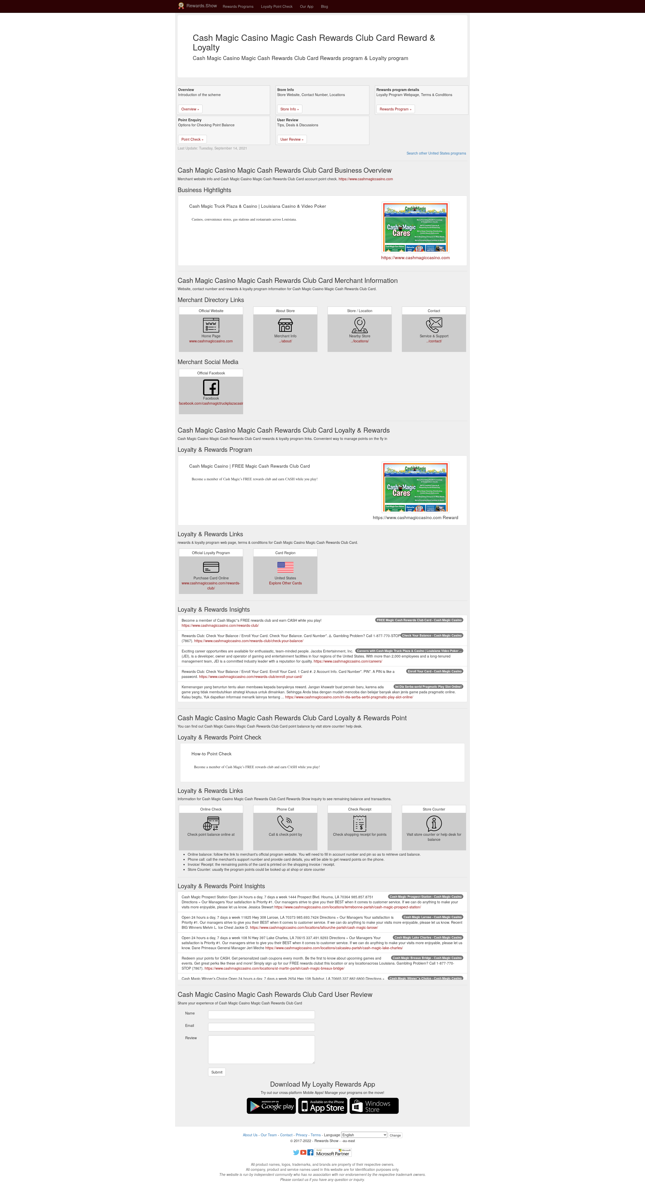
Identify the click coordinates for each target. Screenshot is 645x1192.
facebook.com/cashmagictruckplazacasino (212, 403)
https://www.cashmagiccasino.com (366, 178)
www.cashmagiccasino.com (211, 340)
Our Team (269, 1134)
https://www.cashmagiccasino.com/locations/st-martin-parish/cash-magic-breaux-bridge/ (274, 968)
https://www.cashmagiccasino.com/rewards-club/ (220, 625)
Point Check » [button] (192, 139)
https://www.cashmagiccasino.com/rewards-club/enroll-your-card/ (250, 676)
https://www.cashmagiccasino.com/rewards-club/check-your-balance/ (248, 640)
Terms (316, 1134)
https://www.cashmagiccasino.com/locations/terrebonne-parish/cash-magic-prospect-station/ (347, 906)
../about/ (285, 340)
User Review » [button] (292, 139)
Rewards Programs (238, 6)
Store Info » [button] (289, 108)
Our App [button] (306, 6)
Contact (286, 1134)
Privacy (301, 1134)
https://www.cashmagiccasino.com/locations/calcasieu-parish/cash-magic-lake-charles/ (334, 947)
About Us (250, 1134)
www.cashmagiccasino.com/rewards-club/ (211, 585)
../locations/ (360, 340)
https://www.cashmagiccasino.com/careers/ (348, 661)
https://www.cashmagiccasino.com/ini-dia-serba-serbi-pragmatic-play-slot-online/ (349, 696)
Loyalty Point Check (277, 6)
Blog (324, 6)
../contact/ (434, 340)
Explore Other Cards (285, 582)
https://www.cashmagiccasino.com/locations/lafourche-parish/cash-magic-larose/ (314, 927)
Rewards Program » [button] (396, 108)
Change (395, 1135)
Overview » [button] (190, 108)
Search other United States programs (436, 153)
